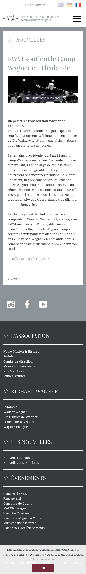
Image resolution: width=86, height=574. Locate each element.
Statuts (8, 356)
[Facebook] (27, 303)
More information (42, 559)
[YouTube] (43, 303)
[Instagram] (11, 303)
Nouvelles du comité (18, 458)
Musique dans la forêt (19, 523)
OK (43, 568)
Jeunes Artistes (14, 376)
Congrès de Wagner (18, 493)
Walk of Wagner (15, 412)
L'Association (30, 335)
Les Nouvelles (31, 441)
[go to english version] (61, 4)
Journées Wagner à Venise (22, 518)
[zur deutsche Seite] (69, 4)
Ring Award (12, 498)
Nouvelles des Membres (21, 462)
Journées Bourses (16, 513)
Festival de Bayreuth (18, 422)
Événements (28, 477)
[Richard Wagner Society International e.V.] (10, 18)
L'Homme (10, 407)
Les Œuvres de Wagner (20, 417)
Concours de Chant (17, 503)
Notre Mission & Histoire (21, 351)
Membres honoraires (19, 366)
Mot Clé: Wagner (15, 508)
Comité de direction (18, 361)
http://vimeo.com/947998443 (28, 258)
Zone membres (34, 5)
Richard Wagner (34, 391)
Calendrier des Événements (24, 528)
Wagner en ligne (15, 427)
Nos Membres (13, 371)
